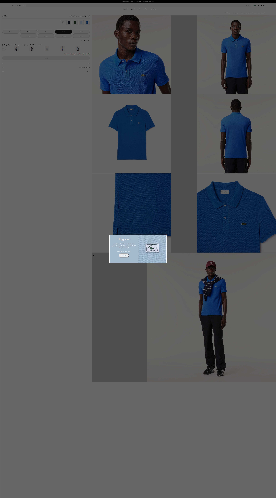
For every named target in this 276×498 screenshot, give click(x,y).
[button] (166, 234)
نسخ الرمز (124, 255)
